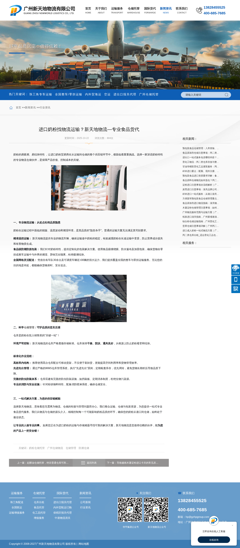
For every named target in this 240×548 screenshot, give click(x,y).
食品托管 (39, 507)
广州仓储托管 (149, 94)
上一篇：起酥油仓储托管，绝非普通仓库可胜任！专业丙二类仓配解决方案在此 (44, 462)
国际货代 (62, 493)
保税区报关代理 (62, 512)
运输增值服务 (17, 512)
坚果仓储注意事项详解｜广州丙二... (201, 226)
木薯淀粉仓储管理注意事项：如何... (201, 207)
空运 (107, 94)
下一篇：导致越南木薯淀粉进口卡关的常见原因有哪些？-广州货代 (134, 462)
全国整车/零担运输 (68, 94)
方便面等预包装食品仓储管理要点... (201, 198)
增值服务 (39, 517)
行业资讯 (45, 107)
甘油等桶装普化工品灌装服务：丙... (201, 166)
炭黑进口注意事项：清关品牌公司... (201, 189)
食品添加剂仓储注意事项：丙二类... (201, 152)
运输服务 (17, 493)
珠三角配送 (16, 502)
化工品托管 (39, 512)
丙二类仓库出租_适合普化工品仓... (200, 235)
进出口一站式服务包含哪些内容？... (201, 157)
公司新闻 (85, 502)
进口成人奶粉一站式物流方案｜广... (201, 230)
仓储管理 (29, 327)
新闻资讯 (30, 107)
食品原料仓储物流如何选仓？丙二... (201, 180)
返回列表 (92, 462)
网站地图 (84, 543)
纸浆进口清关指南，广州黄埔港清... (201, 216)
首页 (18, 107)
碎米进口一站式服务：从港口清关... (201, 194)
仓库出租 (39, 502)
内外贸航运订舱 (62, 507)
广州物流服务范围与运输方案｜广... (201, 212)
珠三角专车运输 (40, 94)
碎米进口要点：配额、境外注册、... (201, 171)
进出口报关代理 (124, 94)
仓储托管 (39, 493)
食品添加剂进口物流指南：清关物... (201, 203)
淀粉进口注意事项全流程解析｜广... (201, 184)
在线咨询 (213, 540)
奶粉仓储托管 (37, 448)
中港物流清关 (62, 517)
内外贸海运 (93, 94)
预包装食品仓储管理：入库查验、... (201, 148)
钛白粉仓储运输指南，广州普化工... (201, 221)
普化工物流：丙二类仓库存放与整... (201, 162)
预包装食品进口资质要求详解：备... (201, 175)
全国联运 (17, 507)
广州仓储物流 (55, 448)
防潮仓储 (84, 448)
